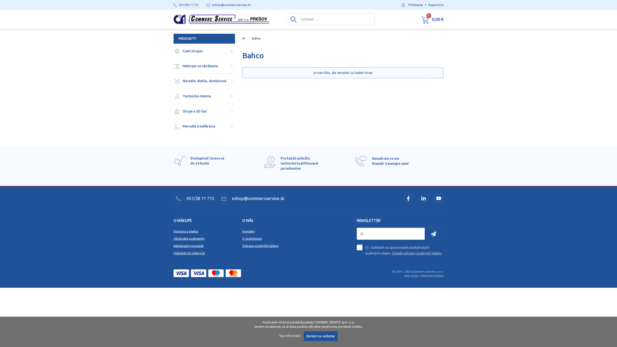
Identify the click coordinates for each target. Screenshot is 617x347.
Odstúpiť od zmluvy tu (189, 253)
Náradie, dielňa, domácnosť (204, 81)
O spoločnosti (252, 238)
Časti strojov (192, 51)
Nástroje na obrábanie (200, 66)
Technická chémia (196, 96)
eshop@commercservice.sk (257, 198)
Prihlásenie (415, 5)
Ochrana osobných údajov (260, 245)
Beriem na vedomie (321, 336)
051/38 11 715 (200, 198)
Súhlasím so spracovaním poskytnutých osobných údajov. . (403, 250)
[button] (432, 19)
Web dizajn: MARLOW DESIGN (423, 275)
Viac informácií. (290, 335)
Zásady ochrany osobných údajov (417, 253)
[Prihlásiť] (434, 234)
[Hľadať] (293, 19)
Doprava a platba (186, 231)
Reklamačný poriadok (189, 245)
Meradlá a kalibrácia (198, 126)
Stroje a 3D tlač (194, 111)
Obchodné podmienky (189, 238)
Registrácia (435, 5)
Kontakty (248, 231)
